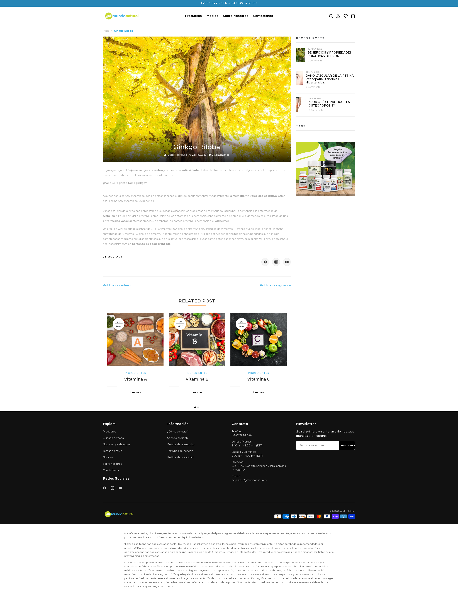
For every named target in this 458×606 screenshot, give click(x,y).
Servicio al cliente (178, 438)
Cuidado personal (113, 438)
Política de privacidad (180, 457)
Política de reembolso (180, 444)
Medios (212, 16)
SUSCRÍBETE (349, 445)
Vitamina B (197, 379)
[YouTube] (287, 262)
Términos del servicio (180, 451)
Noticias (108, 457)
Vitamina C (258, 379)
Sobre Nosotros (235, 16)
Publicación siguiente (275, 285)
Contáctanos (263, 16)
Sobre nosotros (112, 463)
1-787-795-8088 (242, 435)
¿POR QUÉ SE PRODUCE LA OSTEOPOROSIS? (329, 103)
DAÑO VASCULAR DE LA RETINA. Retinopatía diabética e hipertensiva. (330, 79)
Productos (193, 16)
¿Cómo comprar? (178, 431)
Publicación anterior (117, 285)
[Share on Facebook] (265, 262)
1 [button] (195, 407)
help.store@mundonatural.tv (249, 480)
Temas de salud (112, 451)
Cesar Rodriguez (177, 154)
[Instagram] (276, 262)
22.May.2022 (199, 154)
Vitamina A (135, 379)
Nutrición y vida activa (116, 444)
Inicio (106, 30)
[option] (135, 351)
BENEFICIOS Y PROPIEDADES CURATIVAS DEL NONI (330, 54)
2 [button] (198, 407)
